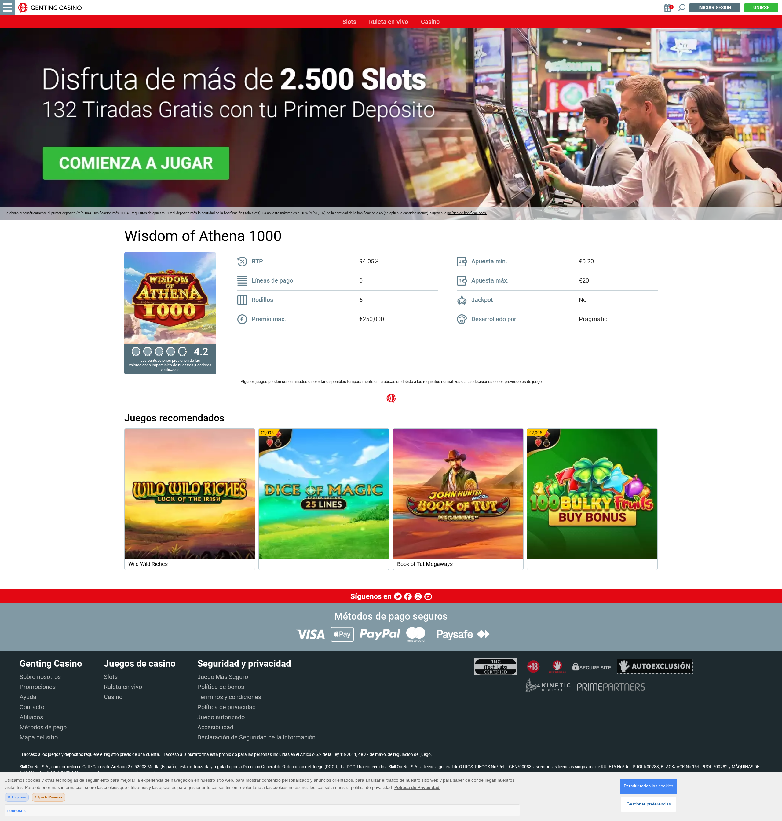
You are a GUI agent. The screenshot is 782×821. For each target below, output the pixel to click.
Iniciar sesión (714, 7)
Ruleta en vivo (123, 687)
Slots (349, 21)
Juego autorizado (221, 717)
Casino (430, 21)
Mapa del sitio (39, 737)
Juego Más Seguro (222, 676)
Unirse (761, 7)
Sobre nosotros (40, 676)
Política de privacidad (226, 707)
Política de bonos (220, 687)
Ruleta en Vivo (388, 21)
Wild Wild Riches (148, 564)
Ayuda (28, 697)
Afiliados (31, 717)
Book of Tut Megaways (425, 564)
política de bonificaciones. (467, 213)
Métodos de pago (43, 727)
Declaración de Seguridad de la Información (256, 737)
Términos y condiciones (229, 697)
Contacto (32, 707)
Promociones (38, 687)
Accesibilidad (215, 727)
